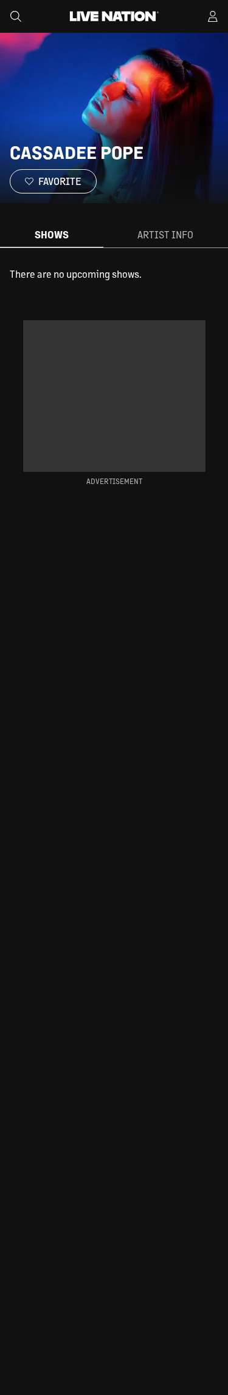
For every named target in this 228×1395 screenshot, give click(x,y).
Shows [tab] (52, 234)
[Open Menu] (212, 16)
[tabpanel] (114, 274)
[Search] (16, 16)
